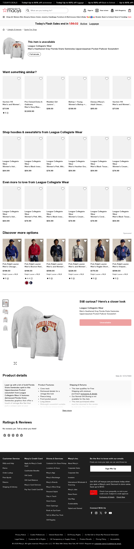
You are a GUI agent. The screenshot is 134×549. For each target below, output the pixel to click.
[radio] (27, 283)
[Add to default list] (18, 78)
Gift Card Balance (31, 480)
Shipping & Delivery (10, 487)
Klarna (5, 468)
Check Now (120, 497)
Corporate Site (73, 473)
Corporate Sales (74, 468)
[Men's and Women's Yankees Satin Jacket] (56, 250)
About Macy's (73, 463)
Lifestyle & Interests (14, 29)
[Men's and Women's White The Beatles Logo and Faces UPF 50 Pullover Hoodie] (12, 87)
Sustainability (73, 504)
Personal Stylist (52, 492)
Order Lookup (8, 473)
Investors (71, 477)
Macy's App (50, 473)
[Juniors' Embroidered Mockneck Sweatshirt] (56, 87)
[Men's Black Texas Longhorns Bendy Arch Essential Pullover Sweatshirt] (100, 147)
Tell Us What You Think (54, 515)
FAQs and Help (8, 463)
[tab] (5, 303)
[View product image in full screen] (15, 363)
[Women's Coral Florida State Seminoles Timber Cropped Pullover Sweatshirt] (100, 197)
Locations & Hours (53, 468)
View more (67, 410)
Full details (34, 54)
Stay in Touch (51, 496)
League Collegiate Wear (40, 46)
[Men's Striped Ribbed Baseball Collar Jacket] (122, 250)
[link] (12, 107)
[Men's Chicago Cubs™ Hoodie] (12, 250)
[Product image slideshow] (38, 333)
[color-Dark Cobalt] (30, 282)
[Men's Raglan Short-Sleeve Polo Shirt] (100, 250)
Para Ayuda (7, 477)
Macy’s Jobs (72, 489)
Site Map (71, 499)
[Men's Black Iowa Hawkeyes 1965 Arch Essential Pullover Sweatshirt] (34, 147)
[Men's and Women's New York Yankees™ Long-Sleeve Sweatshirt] (78, 250)
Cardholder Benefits (31, 471)
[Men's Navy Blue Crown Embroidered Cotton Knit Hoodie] (34, 87)
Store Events (51, 501)
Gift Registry (50, 520)
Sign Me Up (110, 468)
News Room (72, 494)
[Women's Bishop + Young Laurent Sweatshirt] (78, 87)
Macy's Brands (51, 482)
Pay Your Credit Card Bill (33, 489)
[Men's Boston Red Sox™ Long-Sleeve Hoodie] (34, 250)
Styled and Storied (75, 508)
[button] (34, 333)
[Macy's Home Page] (12, 10)
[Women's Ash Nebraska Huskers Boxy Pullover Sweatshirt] (12, 147)
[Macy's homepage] (4, 29)
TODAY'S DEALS (10, 3)
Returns (5, 482)
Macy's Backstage (53, 477)
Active (83, 23)
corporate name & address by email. (107, 544)
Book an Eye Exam (53, 510)
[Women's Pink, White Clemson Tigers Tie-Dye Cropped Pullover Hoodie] (56, 147)
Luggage (94, 23)
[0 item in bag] (129, 10)
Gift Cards (28, 475)
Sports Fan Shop (30, 29)
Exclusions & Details (106, 497)
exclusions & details (89, 394)
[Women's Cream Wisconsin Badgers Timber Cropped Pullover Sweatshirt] (122, 147)
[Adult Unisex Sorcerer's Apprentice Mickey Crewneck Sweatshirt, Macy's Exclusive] (100, 87)
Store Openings (52, 506)
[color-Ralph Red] (26, 282)
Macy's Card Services (32, 485)
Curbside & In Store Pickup (56, 463)
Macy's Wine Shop (53, 487)
